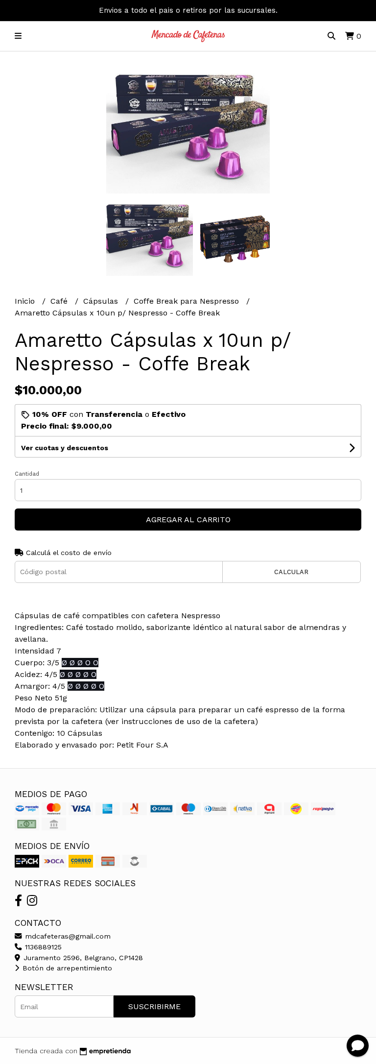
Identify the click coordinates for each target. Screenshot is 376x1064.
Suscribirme (154, 1006)
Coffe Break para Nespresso (187, 301)
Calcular (291, 572)
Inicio (26, 301)
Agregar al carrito (188, 519)
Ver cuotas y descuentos (64, 448)
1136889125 (42, 947)
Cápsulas (101, 301)
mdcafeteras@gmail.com (67, 936)
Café (60, 301)
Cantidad (27, 474)
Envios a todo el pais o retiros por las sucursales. (188, 10)
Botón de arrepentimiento (66, 968)
